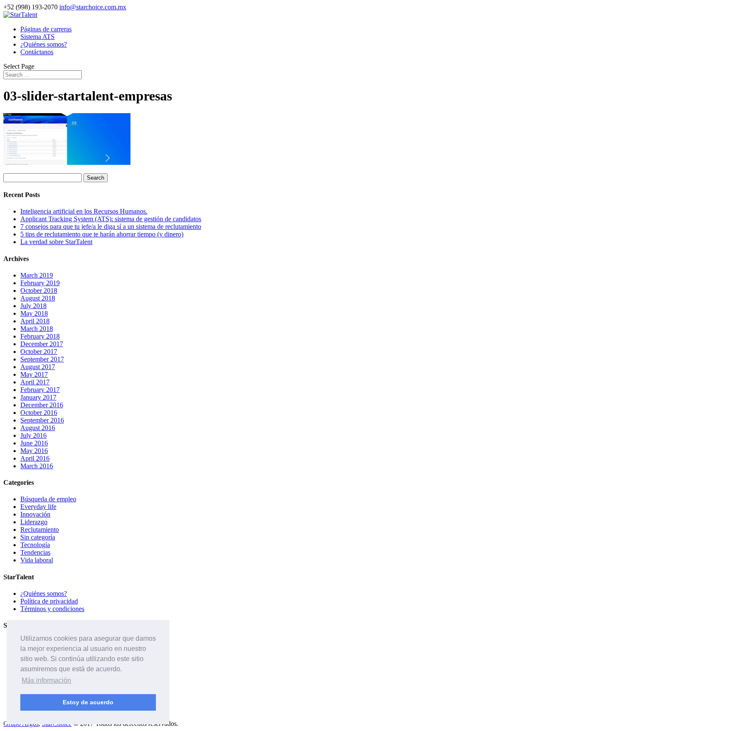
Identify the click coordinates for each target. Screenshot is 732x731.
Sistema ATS (37, 36)
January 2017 (38, 397)
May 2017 (34, 374)
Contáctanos (36, 52)
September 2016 (42, 420)
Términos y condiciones (52, 608)
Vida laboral (36, 560)
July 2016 (33, 435)
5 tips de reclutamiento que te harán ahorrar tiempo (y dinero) (101, 234)
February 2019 (40, 282)
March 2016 (36, 466)
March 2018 (36, 328)
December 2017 (41, 343)
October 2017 (38, 351)
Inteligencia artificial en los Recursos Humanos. (83, 211)
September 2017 (42, 359)
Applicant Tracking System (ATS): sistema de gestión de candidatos (110, 218)
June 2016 (34, 443)
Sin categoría (37, 537)
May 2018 (34, 313)
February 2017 (40, 389)
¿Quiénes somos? (43, 44)
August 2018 (37, 298)
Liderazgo (33, 521)
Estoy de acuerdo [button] (88, 702)
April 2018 (35, 321)
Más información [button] (46, 680)
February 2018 (40, 336)
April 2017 (35, 382)
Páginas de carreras (46, 29)
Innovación (35, 514)
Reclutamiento (39, 529)
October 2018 (38, 290)
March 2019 (36, 275)
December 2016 (41, 405)
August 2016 (37, 427)
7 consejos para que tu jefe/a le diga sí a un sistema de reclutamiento (110, 226)
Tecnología (35, 544)
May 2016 (34, 450)
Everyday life (38, 506)
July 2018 (33, 305)
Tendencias (35, 552)
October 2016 (38, 412)
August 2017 (37, 366)
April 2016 (35, 458)
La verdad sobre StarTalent (56, 241)
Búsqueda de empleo (48, 499)
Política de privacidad (49, 601)
